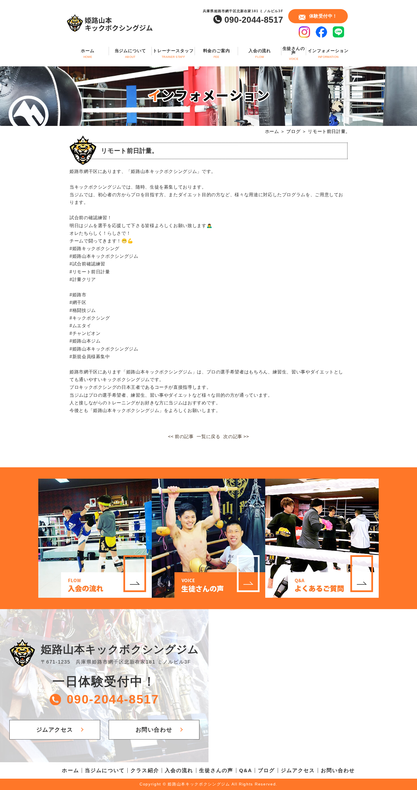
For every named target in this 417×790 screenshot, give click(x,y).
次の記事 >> (236, 436)
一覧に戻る (208, 436)
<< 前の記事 (180, 436)
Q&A (245, 770)
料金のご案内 (216, 53)
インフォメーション (328, 53)
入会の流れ (259, 53)
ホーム (87, 53)
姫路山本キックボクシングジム (120, 649)
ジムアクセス (54, 729)
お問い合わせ (154, 729)
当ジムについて (130, 53)
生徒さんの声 (294, 53)
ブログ (266, 770)
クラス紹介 (144, 770)
